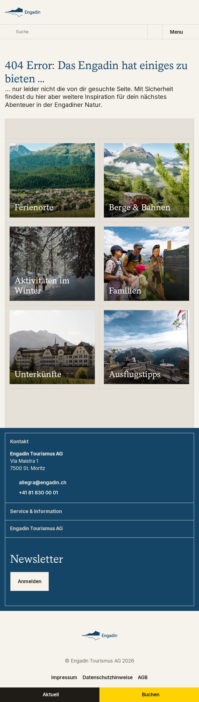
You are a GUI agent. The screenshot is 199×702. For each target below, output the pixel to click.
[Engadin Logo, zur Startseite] (28, 12)
